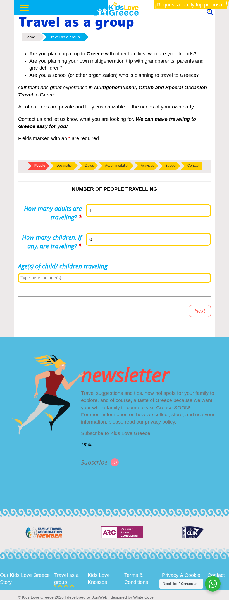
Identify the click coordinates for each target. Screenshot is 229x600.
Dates (89, 165)
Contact (193, 165)
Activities (147, 165)
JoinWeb (99, 597)
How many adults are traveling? (53, 212)
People (39, 165)
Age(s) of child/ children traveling (63, 266)
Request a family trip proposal (190, 5)
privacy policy (160, 422)
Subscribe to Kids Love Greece (115, 433)
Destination (65, 165)
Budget (170, 165)
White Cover (144, 597)
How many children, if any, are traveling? (52, 241)
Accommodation (117, 165)
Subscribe (94, 462)
